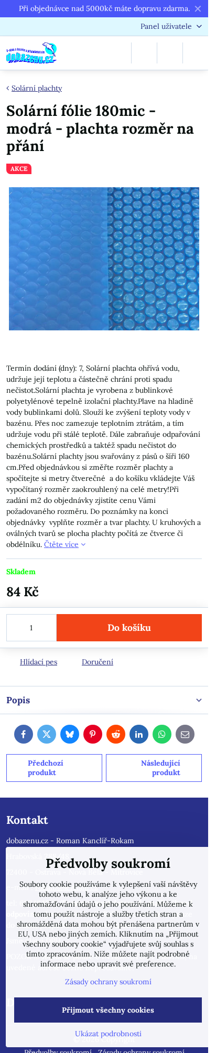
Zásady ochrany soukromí (108, 981)
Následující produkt (160, 767)
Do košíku (129, 627)
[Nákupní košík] (169, 52)
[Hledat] (144, 52)
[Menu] (195, 52)
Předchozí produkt (45, 767)
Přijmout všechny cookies (108, 1010)
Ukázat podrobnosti (108, 1033)
